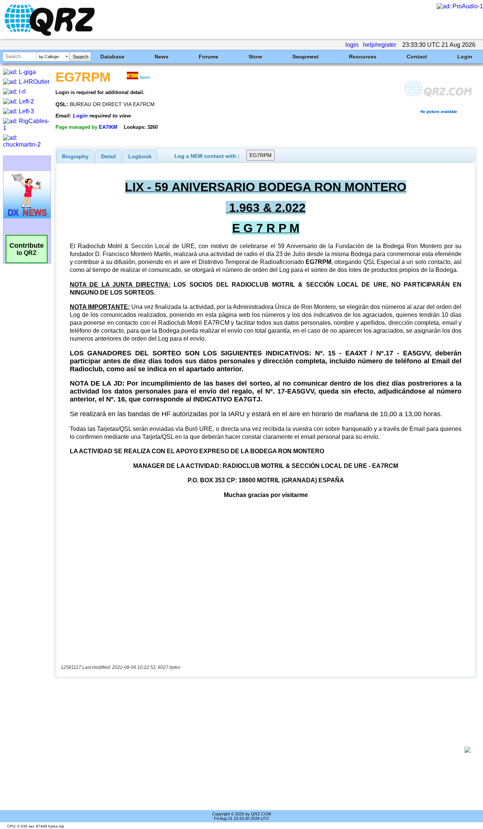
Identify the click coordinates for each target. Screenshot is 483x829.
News (162, 57)
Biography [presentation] (75, 156)
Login (464, 57)
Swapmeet (305, 57)
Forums (208, 57)
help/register (379, 45)
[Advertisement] (262, 750)
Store (255, 57)
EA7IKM (108, 127)
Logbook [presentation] (140, 156)
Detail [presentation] (108, 156)
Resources (363, 57)
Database (112, 57)
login (351, 45)
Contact (417, 57)
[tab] (75, 156)
